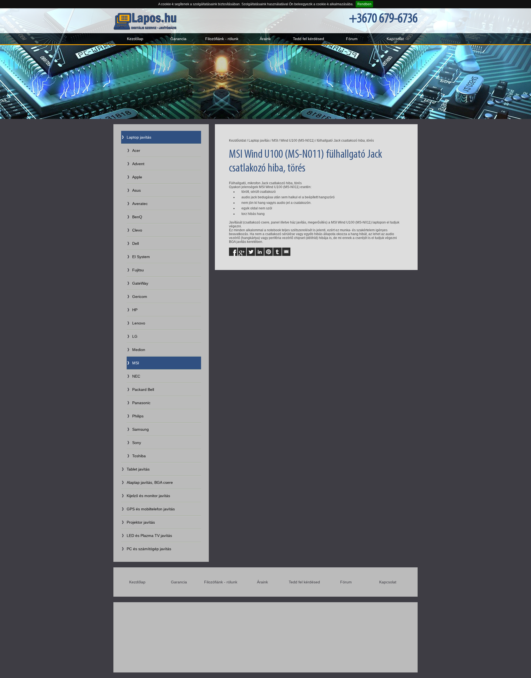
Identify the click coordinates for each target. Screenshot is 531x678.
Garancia (178, 39)
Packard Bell (143, 389)
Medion (138, 349)
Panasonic (141, 403)
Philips (138, 416)
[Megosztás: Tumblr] (277, 252)
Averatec (140, 203)
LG (134, 336)
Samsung (140, 429)
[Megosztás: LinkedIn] (260, 252)
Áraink (265, 39)
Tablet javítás (138, 469)
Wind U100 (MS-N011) (297, 140)
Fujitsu (138, 270)
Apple (137, 177)
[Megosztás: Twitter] (251, 252)
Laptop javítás (139, 137)
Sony (136, 442)
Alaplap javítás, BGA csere (150, 482)
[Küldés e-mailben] (286, 252)
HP (134, 310)
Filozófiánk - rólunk (221, 39)
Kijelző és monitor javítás (148, 495)
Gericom (139, 296)
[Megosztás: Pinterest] (268, 252)
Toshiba (139, 456)
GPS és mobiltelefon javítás (151, 509)
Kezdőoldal (237, 140)
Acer (136, 150)
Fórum (352, 39)
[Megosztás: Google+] (242, 252)
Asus (136, 190)
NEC (136, 376)
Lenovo (138, 323)
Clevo (137, 230)
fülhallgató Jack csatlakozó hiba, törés (345, 140)
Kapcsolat (395, 39)
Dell (135, 243)
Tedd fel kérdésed (308, 39)
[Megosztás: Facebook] (233, 252)
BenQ (137, 217)
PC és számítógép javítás (149, 549)
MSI (135, 363)
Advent (138, 164)
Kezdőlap (135, 39)
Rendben (364, 4)
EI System (141, 256)
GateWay (140, 283)
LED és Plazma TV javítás (149, 535)
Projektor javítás (141, 522)
